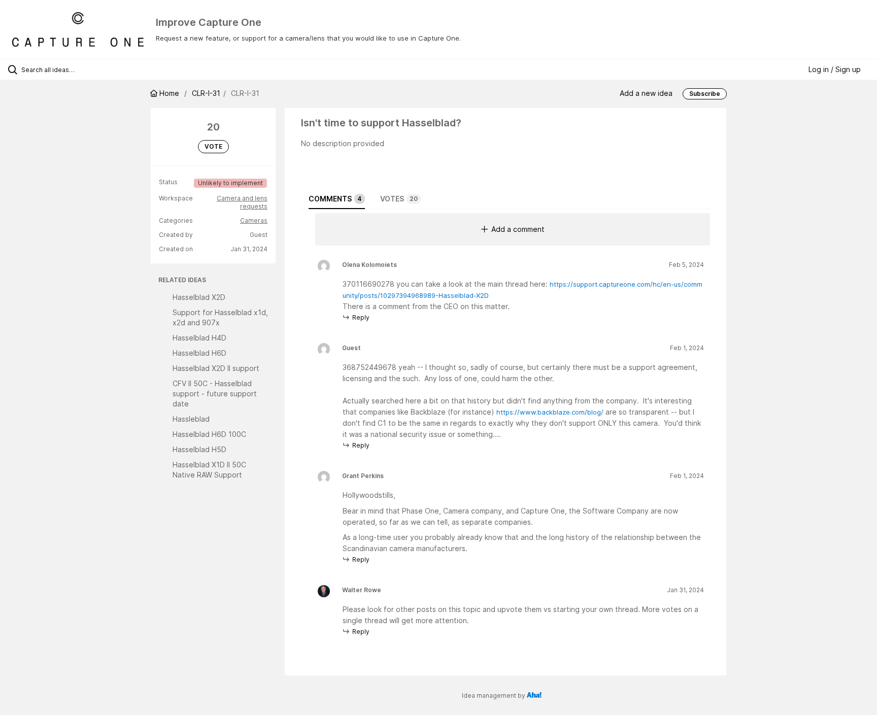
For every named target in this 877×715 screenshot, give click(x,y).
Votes (399, 198)
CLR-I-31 (206, 93)
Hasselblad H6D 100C (209, 434)
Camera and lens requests (242, 202)
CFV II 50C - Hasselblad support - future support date (215, 393)
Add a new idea (646, 93)
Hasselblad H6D (199, 353)
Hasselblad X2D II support (216, 368)
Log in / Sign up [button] (834, 69)
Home (169, 93)
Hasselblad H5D (199, 449)
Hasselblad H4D (199, 337)
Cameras (253, 220)
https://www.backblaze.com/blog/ (549, 412)
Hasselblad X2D (199, 297)
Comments (335, 198)
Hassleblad (191, 419)
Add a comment (518, 229)
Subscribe (704, 93)
